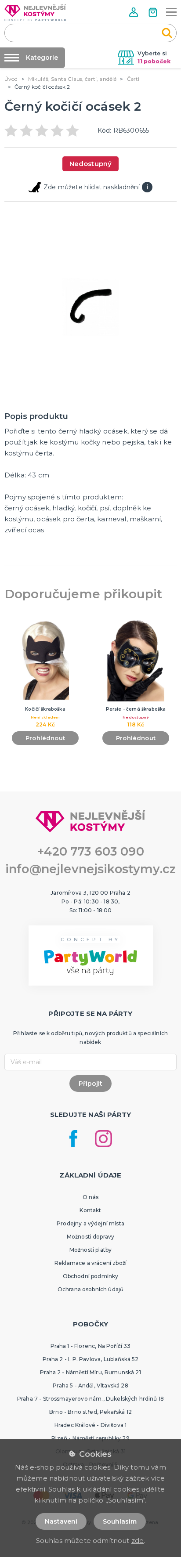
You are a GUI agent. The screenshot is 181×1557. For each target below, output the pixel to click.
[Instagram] (103, 1138)
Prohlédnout (45, 737)
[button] (134, 12)
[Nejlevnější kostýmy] (35, 12)
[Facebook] (73, 1138)
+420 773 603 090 (90, 851)
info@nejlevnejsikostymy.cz (90, 869)
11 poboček (154, 61)
